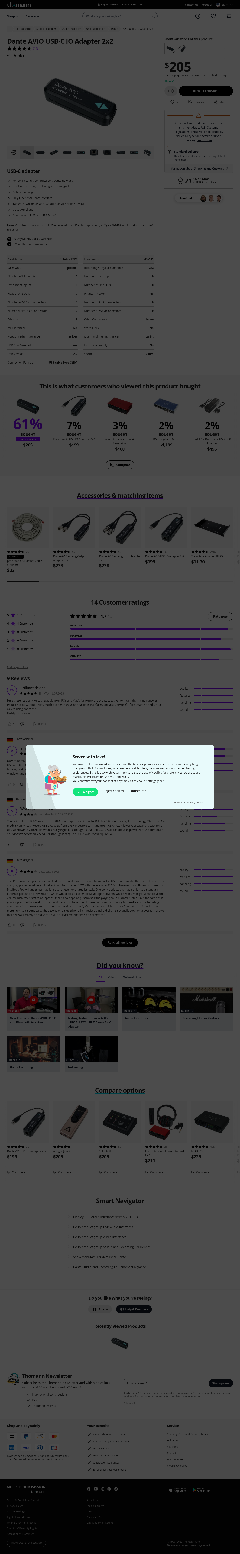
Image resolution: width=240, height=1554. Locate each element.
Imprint (178, 802)
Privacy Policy (195, 802)
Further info (137, 791)
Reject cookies (114, 791)
